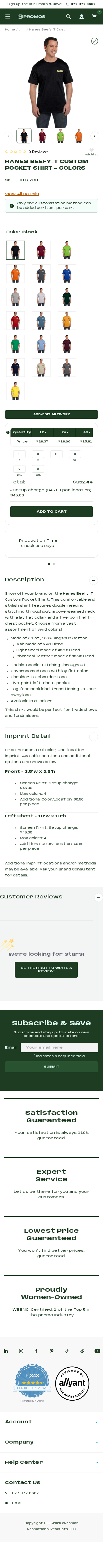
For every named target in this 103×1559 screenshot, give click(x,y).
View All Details (22, 194)
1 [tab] (49, 564)
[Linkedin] (6, 1351)
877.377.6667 (83, 4)
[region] (26, 151)
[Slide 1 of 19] (24, 135)
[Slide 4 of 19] (78, 135)
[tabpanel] (51, 543)
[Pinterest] (51, 1351)
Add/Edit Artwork (51, 414)
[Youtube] (97, 1351)
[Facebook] (36, 1351)
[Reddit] (82, 1351)
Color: (22, 232)
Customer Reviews (31, 897)
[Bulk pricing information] (8, 432)
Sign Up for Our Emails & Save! (35, 4)
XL (75, 460)
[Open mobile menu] (7, 16)
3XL (38, 475)
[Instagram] (21, 1351)
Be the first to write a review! (46, 969)
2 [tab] (54, 564)
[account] (81, 16)
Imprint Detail (28, 736)
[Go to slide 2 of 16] (94, 135)
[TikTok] (66, 1351)
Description (24, 580)
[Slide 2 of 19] (42, 135)
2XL (19, 475)
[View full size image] (94, 41)
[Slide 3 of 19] (60, 135)
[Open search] (68, 16)
